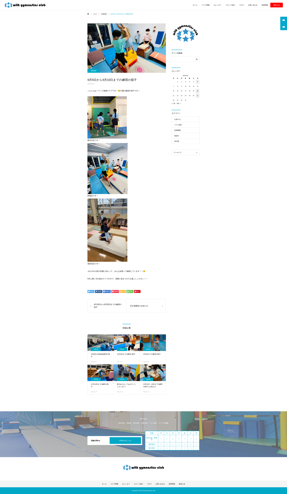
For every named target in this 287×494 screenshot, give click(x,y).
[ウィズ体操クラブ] (25, 5)
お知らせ (177, 119)
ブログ (241, 5)
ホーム (195, 5)
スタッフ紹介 (230, 5)
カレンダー (218, 5)
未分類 (176, 141)
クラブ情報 (206, 5)
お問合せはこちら (125, 440)
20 (197, 91)
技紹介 (176, 136)
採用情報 (265, 5)
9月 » (178, 103)
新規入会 (276, 5)
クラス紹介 (178, 125)
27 (197, 95)
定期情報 (93, 71)
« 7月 (173, 103)
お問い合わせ (253, 5)
